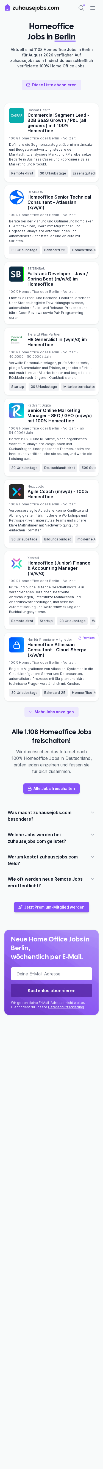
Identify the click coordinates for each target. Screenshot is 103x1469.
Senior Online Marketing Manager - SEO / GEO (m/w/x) (59, 415)
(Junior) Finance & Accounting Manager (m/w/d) (58, 568)
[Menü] (93, 8)
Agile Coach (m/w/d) (57, 494)
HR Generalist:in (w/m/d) (57, 342)
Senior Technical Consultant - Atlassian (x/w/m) (59, 202)
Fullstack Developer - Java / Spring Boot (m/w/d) (57, 279)
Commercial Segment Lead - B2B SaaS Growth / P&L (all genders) (58, 122)
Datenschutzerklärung (66, 1007)
